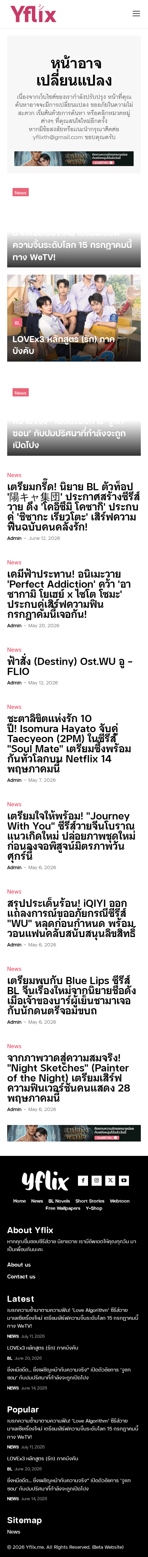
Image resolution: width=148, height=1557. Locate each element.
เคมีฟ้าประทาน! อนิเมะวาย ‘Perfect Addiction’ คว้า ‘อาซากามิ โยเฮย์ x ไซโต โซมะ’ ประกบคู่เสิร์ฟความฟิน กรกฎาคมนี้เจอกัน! (69, 593)
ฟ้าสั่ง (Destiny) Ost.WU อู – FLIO (70, 665)
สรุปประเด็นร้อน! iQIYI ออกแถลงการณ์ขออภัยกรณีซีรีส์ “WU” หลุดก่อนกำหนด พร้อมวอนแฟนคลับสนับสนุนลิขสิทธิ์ (71, 917)
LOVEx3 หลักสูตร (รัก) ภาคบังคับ (42, 1347)
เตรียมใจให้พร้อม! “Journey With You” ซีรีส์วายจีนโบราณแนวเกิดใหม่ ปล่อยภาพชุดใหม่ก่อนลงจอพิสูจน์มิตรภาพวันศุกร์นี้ (71, 835)
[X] (110, 1181)
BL (17, 322)
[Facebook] (83, 1181)
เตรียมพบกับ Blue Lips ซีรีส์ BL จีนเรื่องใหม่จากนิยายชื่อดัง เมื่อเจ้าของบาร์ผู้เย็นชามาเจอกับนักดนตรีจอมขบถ (71, 995)
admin (14, 537)
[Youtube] (124, 1181)
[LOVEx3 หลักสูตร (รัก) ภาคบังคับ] (74, 318)
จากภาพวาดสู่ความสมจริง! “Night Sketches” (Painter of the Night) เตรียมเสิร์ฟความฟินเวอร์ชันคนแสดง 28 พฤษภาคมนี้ (68, 1077)
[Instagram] (97, 1181)
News (21, 192)
